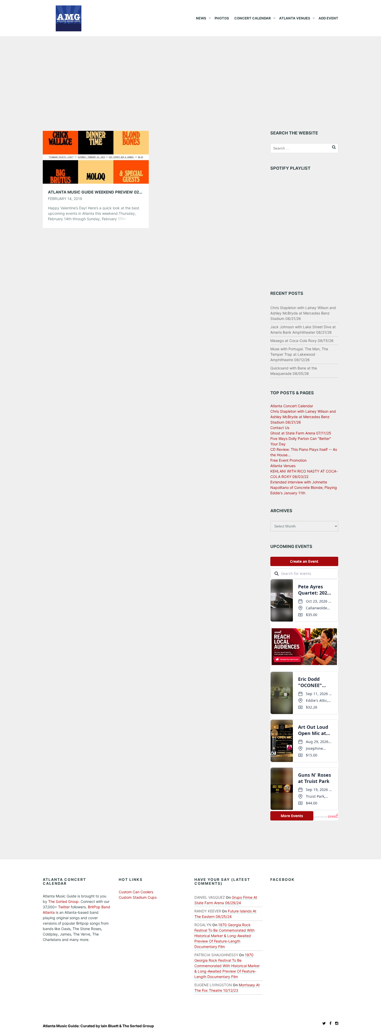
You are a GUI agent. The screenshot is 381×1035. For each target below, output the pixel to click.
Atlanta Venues (294, 18)
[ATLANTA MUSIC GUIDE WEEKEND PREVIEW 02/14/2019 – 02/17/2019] (96, 157)
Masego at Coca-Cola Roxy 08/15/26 (302, 340)
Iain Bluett (109, 1026)
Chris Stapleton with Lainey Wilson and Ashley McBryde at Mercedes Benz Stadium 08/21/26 (303, 313)
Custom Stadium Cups (138, 897)
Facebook (282, 879)
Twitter (64, 907)
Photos (222, 18)
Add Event (328, 18)
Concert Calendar (252, 18)
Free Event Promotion (288, 460)
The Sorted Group (63, 901)
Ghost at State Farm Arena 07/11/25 (300, 433)
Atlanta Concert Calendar (291, 406)
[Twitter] (323, 1023)
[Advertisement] (190, 75)
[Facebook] (329, 1023)
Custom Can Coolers (136, 892)
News (201, 18)
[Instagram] (335, 1023)
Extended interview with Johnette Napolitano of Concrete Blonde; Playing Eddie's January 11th (303, 487)
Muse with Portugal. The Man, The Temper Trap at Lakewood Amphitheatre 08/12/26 (299, 354)
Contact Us (279, 427)
